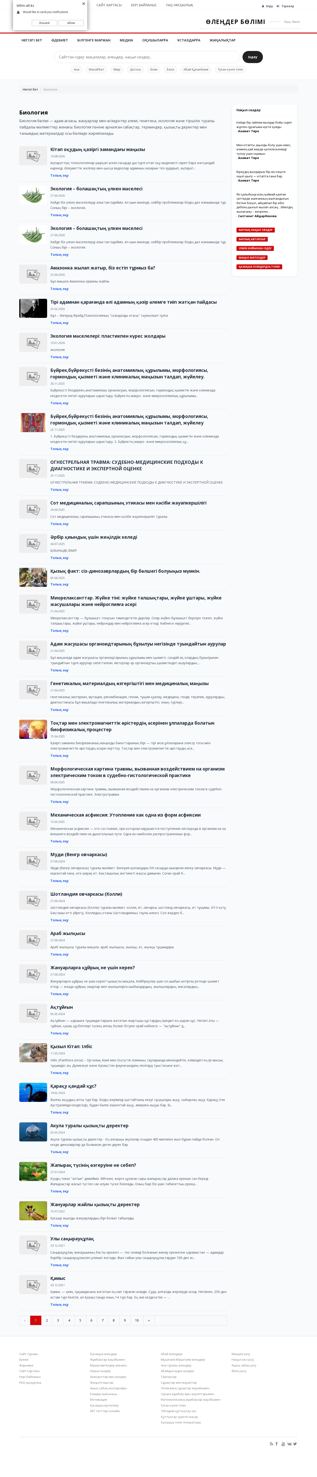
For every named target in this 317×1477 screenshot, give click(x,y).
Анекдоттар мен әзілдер (108, 1377)
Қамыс (57, 1278)
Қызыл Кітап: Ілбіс (71, 1046)
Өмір (116, 69)
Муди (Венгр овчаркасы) (78, 854)
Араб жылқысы (67, 933)
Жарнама (26, 1365)
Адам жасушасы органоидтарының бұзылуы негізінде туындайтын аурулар (138, 644)
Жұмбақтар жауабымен (107, 1359)
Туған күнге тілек (230, 69)
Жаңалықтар (223, 40)
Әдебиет (59, 40)
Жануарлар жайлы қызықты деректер (95, 1204)
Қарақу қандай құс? (73, 1086)
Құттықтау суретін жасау (179, 1417)
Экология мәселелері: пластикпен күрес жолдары (107, 336)
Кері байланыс (144, 5)
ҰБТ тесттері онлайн (105, 1411)
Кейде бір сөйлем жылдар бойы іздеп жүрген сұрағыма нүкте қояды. (264, 124)
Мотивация (98, 1399)
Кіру (269, 6)
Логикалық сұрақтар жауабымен (185, 1388)
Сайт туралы (28, 1354)
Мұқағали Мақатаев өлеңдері (183, 1359)
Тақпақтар (169, 1377)
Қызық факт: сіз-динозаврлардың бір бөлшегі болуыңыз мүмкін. (125, 571)
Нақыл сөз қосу (243, 1359)
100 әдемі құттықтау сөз (178, 1411)
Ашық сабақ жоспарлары (108, 1388)
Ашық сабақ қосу (244, 1365)
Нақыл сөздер (100, 1371)
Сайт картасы (109, 5)
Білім (153, 69)
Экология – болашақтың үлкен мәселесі (96, 189)
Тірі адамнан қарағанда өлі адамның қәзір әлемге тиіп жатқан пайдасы (133, 302)
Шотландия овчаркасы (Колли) (86, 894)
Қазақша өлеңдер (103, 1354)
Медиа (126, 40)
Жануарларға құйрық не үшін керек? (92, 968)
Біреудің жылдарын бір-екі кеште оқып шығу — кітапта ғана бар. (261, 174)
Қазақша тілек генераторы (181, 1422)
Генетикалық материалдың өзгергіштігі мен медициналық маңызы (129, 683)
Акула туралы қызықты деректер (89, 1126)
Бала (170, 69)
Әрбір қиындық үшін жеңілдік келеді (93, 537)
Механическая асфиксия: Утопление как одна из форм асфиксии (125, 815)
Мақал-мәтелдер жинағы (108, 1365)
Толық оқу (59, 175)
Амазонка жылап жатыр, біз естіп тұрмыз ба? (102, 268)
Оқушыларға (155, 40)
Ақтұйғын (61, 1007)
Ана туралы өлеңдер (176, 1365)
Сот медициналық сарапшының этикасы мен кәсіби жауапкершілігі (128, 503)
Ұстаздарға (188, 40)
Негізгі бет (32, 40)
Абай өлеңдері (171, 1354)
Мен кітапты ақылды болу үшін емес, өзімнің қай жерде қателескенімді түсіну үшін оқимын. (263, 149)
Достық (135, 69)
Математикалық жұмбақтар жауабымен (190, 1399)
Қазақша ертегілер (104, 1405)
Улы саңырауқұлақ (72, 1239)
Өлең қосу (239, 1371)
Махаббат (96, 69)
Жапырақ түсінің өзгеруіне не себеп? (93, 1165)
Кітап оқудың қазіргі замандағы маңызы (97, 149)
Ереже (24, 1359)
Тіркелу (287, 6)
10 (137, 1320)
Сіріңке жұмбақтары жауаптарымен (187, 1394)
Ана (76, 69)
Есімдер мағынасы (103, 1394)
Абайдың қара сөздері (177, 1371)
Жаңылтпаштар (101, 1382)
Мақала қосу (241, 1354)
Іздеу (252, 57)
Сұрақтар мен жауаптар (179, 1382)
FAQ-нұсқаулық (179, 5)
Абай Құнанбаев (196, 69)
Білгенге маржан (93, 40)
